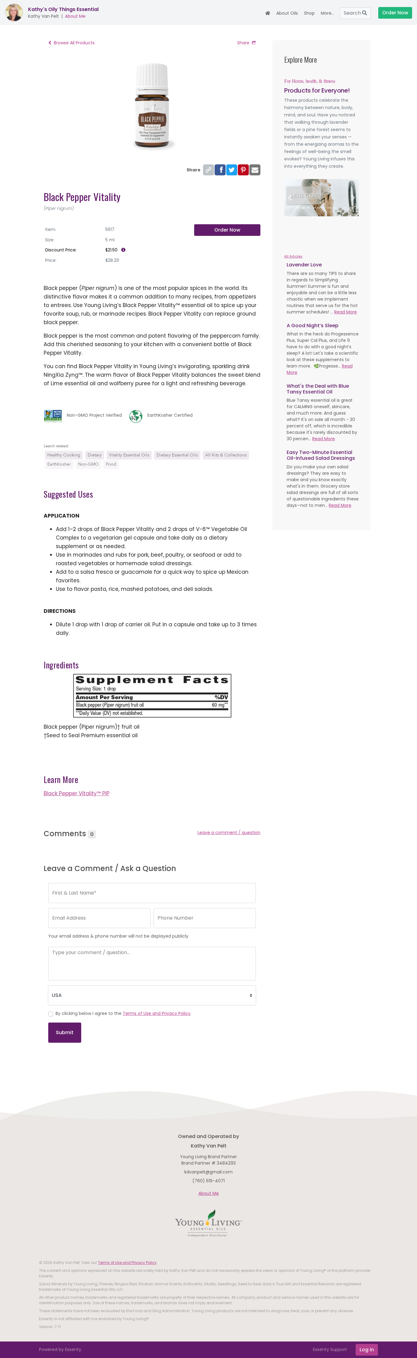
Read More (345, 312)
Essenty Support (330, 1349)
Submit (65, 1032)
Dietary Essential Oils (177, 455)
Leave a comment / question (229, 832)
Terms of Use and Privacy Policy (156, 1013)
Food (111, 464)
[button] (290, 197)
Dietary (95, 455)
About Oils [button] (287, 13)
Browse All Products (74, 43)
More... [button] (327, 13)
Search (353, 12)
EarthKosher (59, 464)
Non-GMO (88, 464)
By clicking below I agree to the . (123, 1013)
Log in (367, 1349)
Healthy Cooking (63, 455)
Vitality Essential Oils (129, 455)
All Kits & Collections (226, 455)
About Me (75, 16)
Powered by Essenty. (60, 1349)
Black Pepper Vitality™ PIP (77, 793)
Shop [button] (309, 13)
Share (243, 43)
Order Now (227, 229)
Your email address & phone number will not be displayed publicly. (118, 936)
